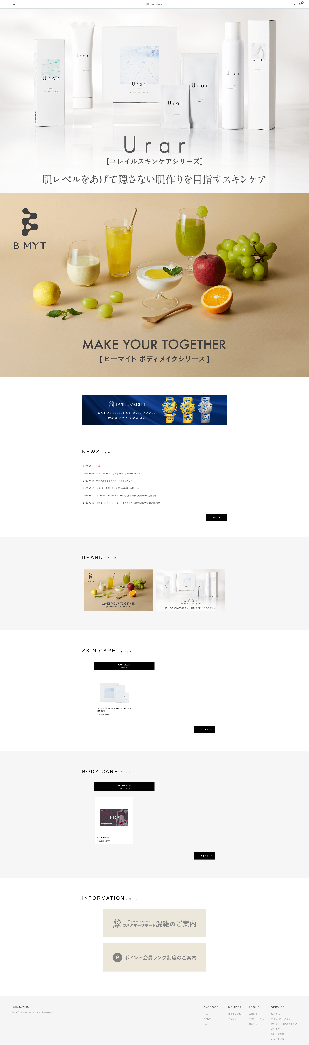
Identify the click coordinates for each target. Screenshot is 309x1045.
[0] (300, 4)
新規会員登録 (234, 1014)
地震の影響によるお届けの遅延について (114, 481)
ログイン (232, 1019)
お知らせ (253, 1024)
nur (205, 1024)
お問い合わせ (277, 1034)
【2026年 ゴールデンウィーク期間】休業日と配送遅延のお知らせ (126, 496)
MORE (216, 517)
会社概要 (253, 1014)
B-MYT (207, 1019)
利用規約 (275, 1014)
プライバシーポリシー (282, 1019)
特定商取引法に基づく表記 (284, 1024)
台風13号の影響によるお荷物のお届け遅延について (119, 474)
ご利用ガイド (277, 1029)
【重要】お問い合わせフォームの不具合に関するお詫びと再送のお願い (128, 503)
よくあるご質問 (278, 1039)
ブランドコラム (256, 1019)
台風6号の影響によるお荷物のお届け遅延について (119, 488)
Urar (206, 1014)
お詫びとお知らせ (104, 466)
